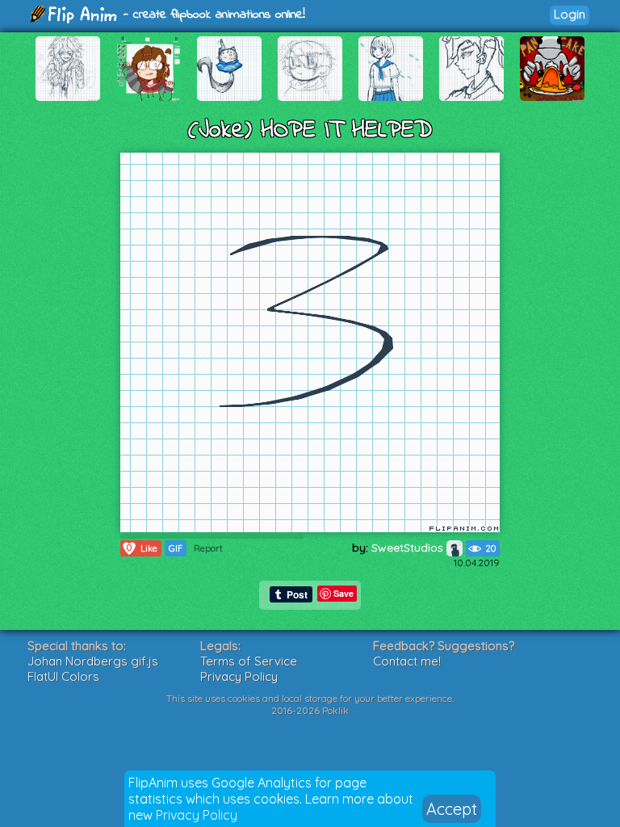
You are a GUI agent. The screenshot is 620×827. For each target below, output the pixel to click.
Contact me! (407, 661)
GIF (175, 548)
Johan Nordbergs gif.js (92, 661)
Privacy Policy (196, 815)
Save (343, 593)
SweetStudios (408, 547)
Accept (451, 809)
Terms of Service (248, 661)
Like (142, 548)
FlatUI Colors (63, 676)
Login (569, 14)
